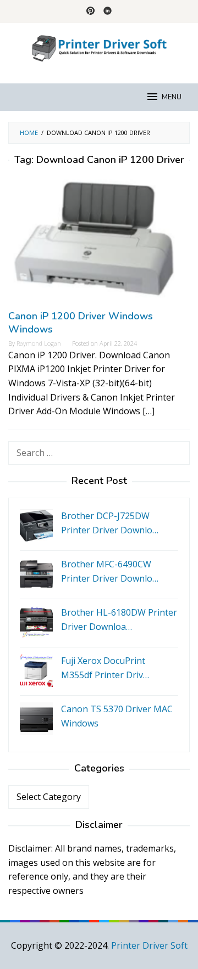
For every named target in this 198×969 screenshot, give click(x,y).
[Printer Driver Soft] (99, 47)
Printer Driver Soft (149, 945)
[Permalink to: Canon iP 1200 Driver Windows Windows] (99, 242)
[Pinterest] (90, 11)
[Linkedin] (107, 11)
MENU (172, 97)
